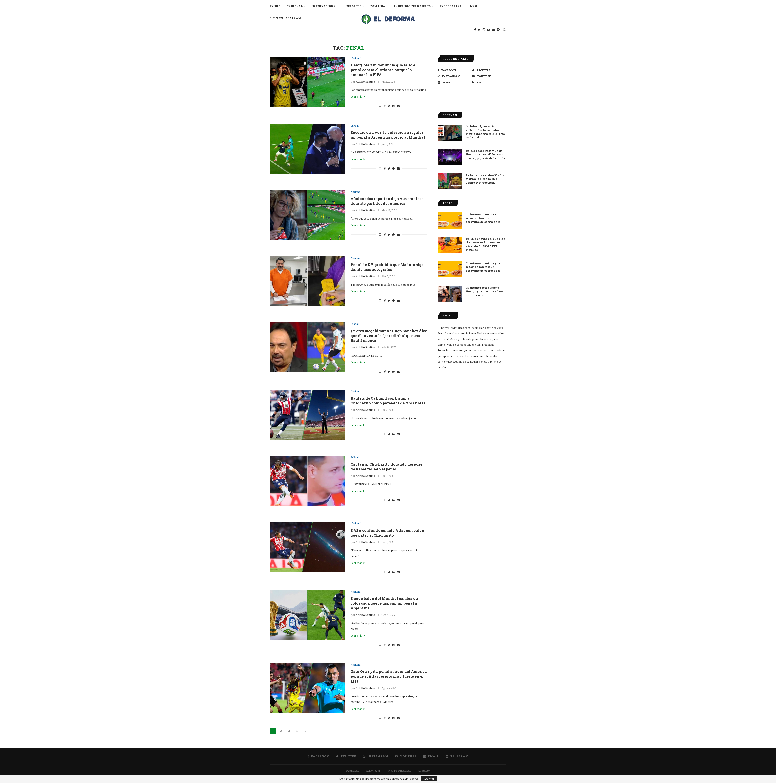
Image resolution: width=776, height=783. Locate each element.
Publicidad (352, 771)
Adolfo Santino (365, 81)
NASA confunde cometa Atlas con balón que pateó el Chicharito (387, 533)
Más (473, 6)
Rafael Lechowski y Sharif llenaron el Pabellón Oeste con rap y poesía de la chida (485, 154)
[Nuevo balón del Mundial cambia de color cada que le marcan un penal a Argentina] (307, 615)
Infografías (450, 6)
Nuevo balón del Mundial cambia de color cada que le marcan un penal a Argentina (384, 603)
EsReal (355, 125)
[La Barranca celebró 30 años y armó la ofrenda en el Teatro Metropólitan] (450, 181)
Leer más (356, 96)
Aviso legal (373, 771)
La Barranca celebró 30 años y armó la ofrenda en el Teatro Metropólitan (485, 178)
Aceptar (429, 779)
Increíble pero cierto (412, 6)
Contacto (424, 771)
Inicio (275, 6)
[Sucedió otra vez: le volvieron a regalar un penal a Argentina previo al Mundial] (307, 149)
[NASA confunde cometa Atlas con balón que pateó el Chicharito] (307, 547)
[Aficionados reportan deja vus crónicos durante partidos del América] (307, 215)
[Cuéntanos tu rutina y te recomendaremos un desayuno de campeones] (450, 220)
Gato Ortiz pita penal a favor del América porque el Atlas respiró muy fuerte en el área (389, 676)
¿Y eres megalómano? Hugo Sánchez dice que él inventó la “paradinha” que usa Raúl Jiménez (389, 335)
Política (377, 6)
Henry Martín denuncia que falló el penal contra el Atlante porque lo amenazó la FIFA (384, 70)
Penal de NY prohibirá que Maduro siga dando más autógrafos (387, 267)
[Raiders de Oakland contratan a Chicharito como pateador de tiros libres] (307, 415)
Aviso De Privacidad (399, 771)
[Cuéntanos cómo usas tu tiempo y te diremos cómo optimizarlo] (450, 294)
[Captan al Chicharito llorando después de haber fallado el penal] (307, 481)
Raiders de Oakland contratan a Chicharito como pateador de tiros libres (388, 400)
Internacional (324, 6)
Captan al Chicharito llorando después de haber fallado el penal (386, 466)
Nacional (295, 6)
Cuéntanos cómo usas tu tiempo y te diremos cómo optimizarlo (484, 291)
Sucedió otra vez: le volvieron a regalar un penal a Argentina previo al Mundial (388, 135)
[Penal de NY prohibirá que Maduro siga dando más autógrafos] (307, 281)
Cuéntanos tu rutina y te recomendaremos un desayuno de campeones (483, 217)
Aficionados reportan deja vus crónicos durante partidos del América (387, 201)
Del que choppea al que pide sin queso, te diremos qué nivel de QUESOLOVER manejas (485, 244)
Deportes (353, 6)
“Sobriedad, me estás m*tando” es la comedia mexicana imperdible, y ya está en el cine (485, 132)
